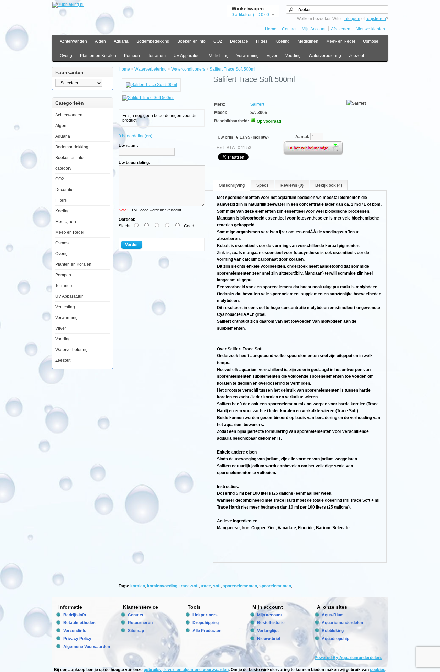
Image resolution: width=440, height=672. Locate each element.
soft (217, 586)
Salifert (257, 104)
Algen (100, 41)
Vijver (272, 55)
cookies (377, 669)
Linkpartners (205, 614)
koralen (137, 586)
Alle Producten (206, 630)
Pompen (132, 55)
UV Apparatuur (187, 55)
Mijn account (269, 614)
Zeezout (356, 55)
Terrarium (157, 55)
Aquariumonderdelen (342, 622)
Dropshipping (205, 622)
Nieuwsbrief (268, 638)
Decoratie (239, 41)
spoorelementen (275, 586)
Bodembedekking (152, 41)
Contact (289, 28)
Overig (66, 55)
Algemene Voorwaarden (86, 646)
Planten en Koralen (98, 55)
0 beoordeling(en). (136, 136)
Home (270, 28)
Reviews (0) (292, 185)
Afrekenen (340, 28)
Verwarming (247, 55)
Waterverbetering (325, 55)
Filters (261, 41)
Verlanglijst (268, 630)
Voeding (293, 55)
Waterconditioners (188, 69)
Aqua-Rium (333, 614)
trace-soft (189, 586)
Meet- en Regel (340, 41)
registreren (376, 18)
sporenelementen (240, 586)
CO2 (217, 41)
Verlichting (219, 55)
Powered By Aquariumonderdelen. (348, 657)
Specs (262, 185)
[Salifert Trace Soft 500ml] (151, 84)
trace (206, 586)
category (63, 168)
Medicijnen (308, 41)
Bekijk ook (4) (328, 185)
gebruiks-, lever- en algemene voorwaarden (186, 669)
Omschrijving (232, 185)
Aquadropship (335, 638)
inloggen (352, 18)
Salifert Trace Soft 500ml (232, 69)
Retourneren (140, 622)
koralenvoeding (162, 586)
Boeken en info (191, 41)
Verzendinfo (74, 630)
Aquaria (121, 41)
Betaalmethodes (79, 622)
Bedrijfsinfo (74, 614)
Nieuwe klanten (370, 28)
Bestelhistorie (271, 622)
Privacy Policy (77, 638)
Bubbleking (333, 630)
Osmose (370, 41)
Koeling (282, 41)
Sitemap (136, 630)
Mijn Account (314, 28)
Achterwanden (73, 41)
